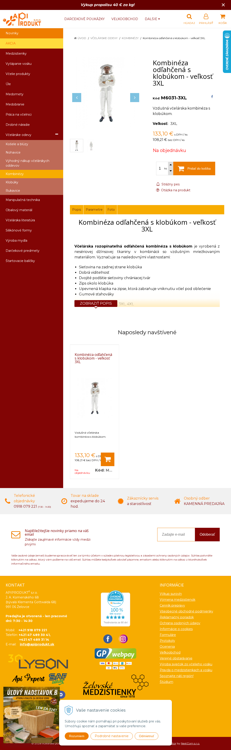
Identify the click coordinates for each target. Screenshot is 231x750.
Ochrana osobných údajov (180, 623)
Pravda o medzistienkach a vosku (186, 670)
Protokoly (167, 641)
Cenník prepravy (172, 605)
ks (165, 168)
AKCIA (11, 43)
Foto (111, 210)
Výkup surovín (171, 594)
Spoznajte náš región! (177, 676)
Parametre (94, 210)
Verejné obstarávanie (176, 658)
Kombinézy (130, 38)
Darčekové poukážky (84, 19)
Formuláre (168, 635)
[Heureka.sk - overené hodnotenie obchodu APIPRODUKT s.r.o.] (115, 608)
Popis (76, 210)
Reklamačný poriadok (177, 617)
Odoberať (207, 534)
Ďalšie (151, 19)
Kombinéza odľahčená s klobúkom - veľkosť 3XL (93, 358)
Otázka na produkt (175, 190)
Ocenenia (167, 647)
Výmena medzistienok (177, 600)
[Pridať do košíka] (107, 459)
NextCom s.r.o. (190, 743)
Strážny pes (170, 184)
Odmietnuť (146, 736)
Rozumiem (76, 736)
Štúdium (166, 682)
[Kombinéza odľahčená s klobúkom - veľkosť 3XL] (105, 93)
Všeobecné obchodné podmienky (186, 611)
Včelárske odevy (104, 38)
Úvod (82, 38)
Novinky (12, 33)
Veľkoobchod (124, 19)
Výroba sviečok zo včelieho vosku (186, 664)
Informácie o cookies (176, 629)
